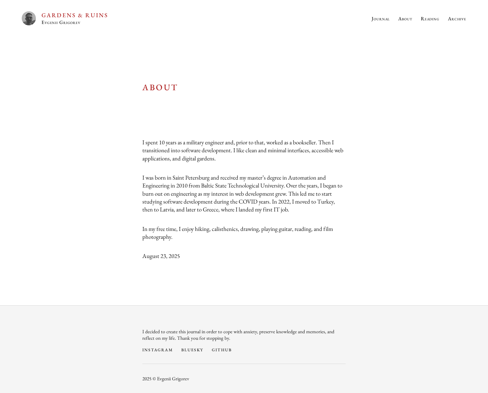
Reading (430, 18)
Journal (381, 18)
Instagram (157, 349)
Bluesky (192, 349)
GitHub (222, 349)
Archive (457, 18)
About (405, 18)
